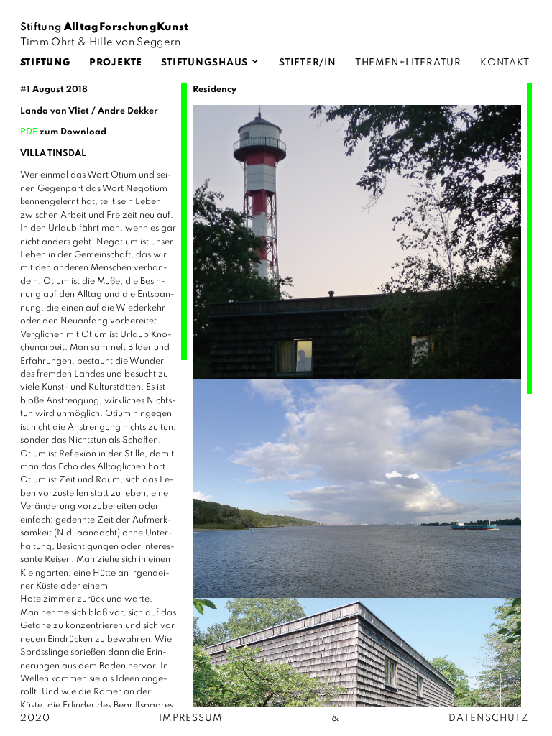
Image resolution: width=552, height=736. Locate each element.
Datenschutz (489, 718)
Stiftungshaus (204, 63)
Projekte (115, 63)
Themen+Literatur (408, 63)
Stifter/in (307, 63)
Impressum (190, 718)
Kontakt (504, 63)
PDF (28, 132)
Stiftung (45, 63)
